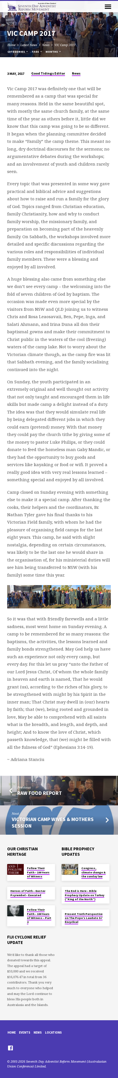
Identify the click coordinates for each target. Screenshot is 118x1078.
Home (11, 45)
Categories (16, 52)
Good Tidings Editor (48, 73)
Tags (36, 52)
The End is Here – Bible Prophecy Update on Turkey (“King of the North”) (84, 895)
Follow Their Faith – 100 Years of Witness (38, 872)
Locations (53, 1032)
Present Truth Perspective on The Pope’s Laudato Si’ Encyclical (84, 918)
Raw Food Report (39, 793)
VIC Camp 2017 (65, 45)
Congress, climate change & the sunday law (93, 872)
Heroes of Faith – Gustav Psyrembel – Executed (27, 893)
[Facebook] (10, 1047)
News (46, 45)
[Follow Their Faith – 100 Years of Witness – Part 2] (15, 910)
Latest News (28, 45)
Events (24, 1032)
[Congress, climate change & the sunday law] (70, 869)
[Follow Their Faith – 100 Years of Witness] (15, 869)
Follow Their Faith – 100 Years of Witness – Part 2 (39, 916)
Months (52, 52)
